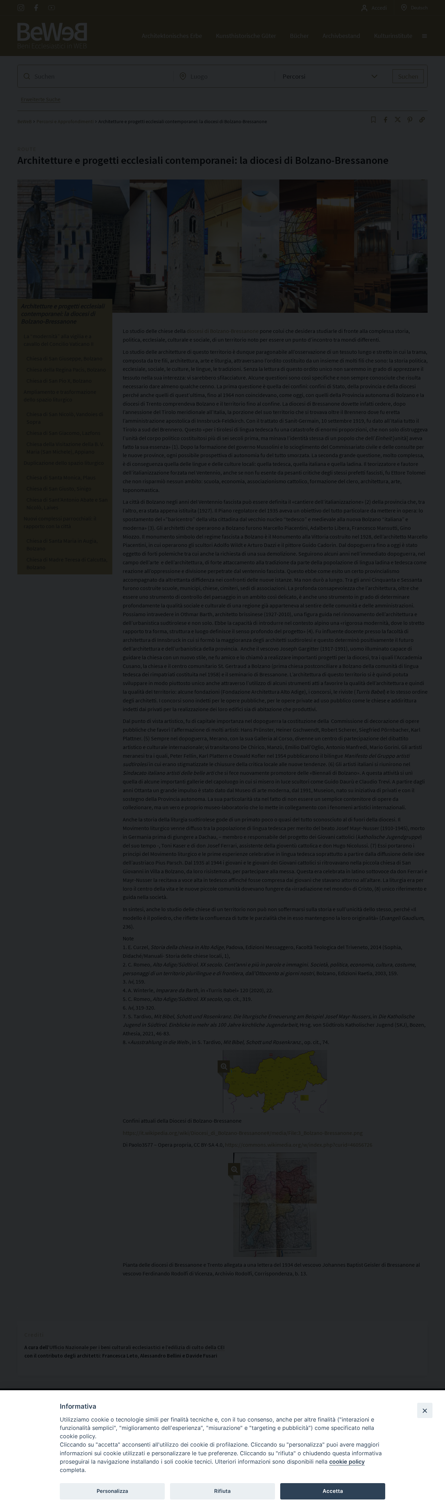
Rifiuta (222, 1491)
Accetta (333, 1491)
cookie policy (347, 1461)
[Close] (424, 1410)
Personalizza (112, 1491)
